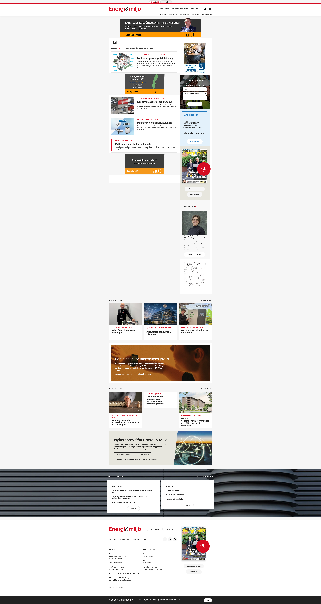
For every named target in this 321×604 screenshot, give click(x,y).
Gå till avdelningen (205, 300)
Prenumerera (173, 14)
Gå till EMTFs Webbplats (205, 476)
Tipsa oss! (163, 14)
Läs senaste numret (194, 189)
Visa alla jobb (194, 141)
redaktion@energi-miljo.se (152, 569)
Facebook (165, 539)
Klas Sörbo (147, 563)
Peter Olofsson (148, 556)
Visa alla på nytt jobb (195, 254)
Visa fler (133, 508)
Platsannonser (207, 14)
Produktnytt (184, 8)
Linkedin (170, 539)
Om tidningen (184, 14)
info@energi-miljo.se (116, 567)
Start (161, 8)
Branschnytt (175, 8)
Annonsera (195, 14)
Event (192, 8)
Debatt (167, 8)
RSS (175, 539)
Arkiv (197, 8)
